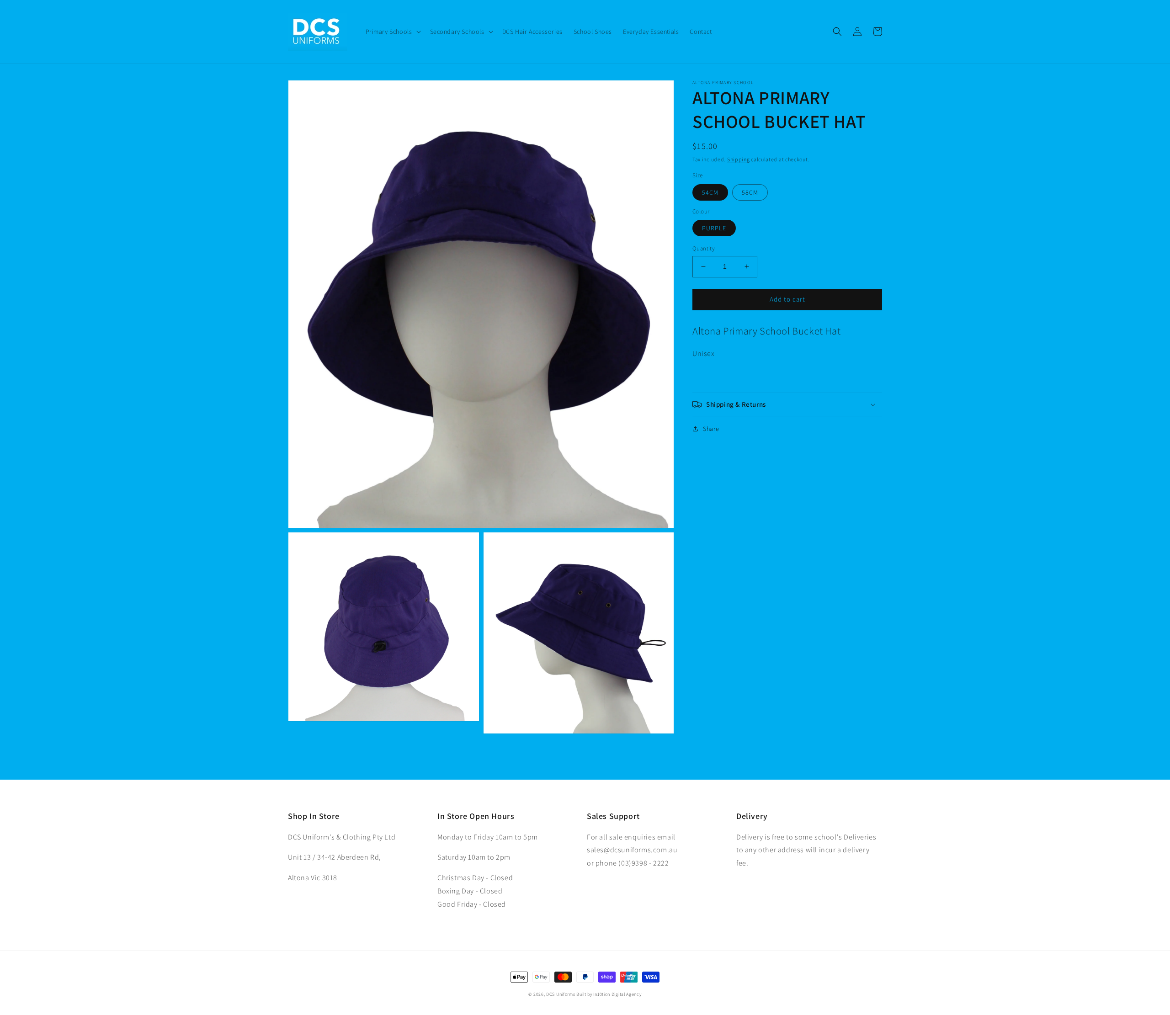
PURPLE (714, 228)
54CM (710, 192)
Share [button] (711, 429)
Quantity (703, 248)
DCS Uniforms (560, 994)
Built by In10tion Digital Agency (608, 994)
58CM (750, 192)
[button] (392, 31)
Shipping (738, 159)
